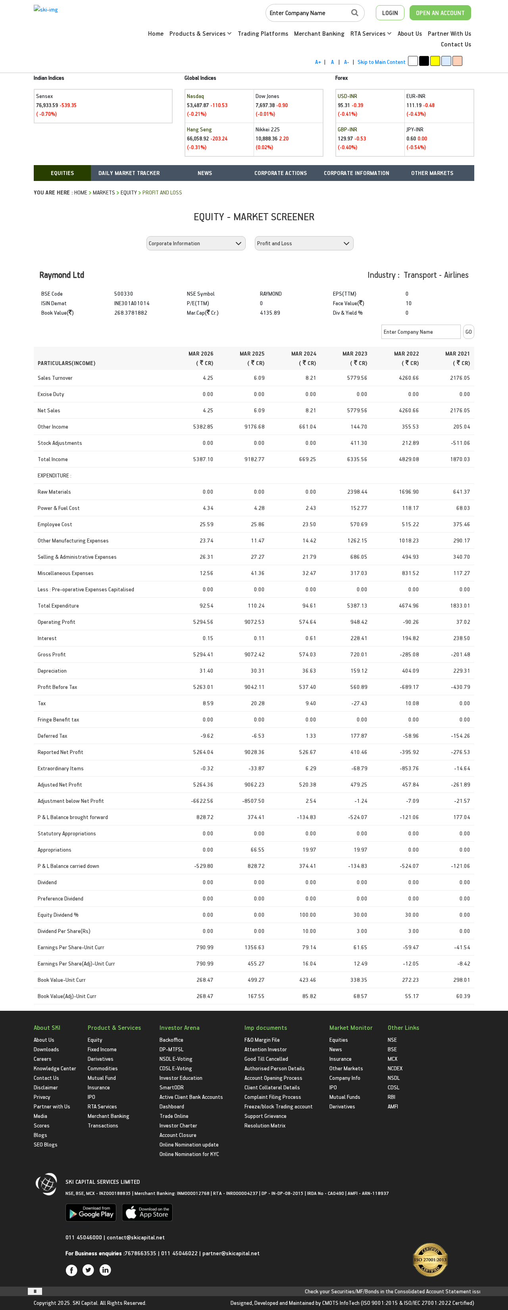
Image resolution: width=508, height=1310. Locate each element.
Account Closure (178, 1135)
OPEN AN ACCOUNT (440, 13)
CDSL (393, 1087)
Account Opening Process (273, 1077)
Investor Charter (178, 1125)
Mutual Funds (344, 1096)
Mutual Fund (102, 1077)
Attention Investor (265, 1049)
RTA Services (368, 33)
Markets (104, 192)
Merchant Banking (319, 33)
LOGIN (390, 13)
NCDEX (395, 1068)
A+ (318, 61)
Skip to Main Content (382, 61)
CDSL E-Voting (176, 1068)
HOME (80, 192)
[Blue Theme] (446, 61)
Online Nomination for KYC (189, 1154)
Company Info (344, 1077)
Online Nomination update (189, 1144)
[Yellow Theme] (435, 61)
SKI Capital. (86, 1302)
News (335, 1049)
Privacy (42, 1096)
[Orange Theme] (457, 61)
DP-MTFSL (171, 1049)
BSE (392, 1049)
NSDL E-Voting (176, 1058)
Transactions (103, 1125)
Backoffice (171, 1039)
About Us (410, 33)
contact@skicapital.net (136, 1237)
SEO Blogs (46, 1144)
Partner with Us (52, 1106)
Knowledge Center (55, 1068)
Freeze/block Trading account (278, 1106)
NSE (392, 1039)
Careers (43, 1058)
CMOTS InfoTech (341, 1302)
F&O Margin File (262, 1039)
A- (346, 61)
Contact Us (456, 44)
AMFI (393, 1106)
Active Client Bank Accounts (191, 1096)
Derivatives (101, 1058)
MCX (392, 1058)
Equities (338, 1039)
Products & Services (198, 33)
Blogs (40, 1135)
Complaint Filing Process (272, 1096)
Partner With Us (449, 33)
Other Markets (346, 1068)
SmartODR (172, 1087)
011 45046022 (180, 1253)
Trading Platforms (263, 33)
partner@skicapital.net (231, 1253)
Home (156, 33)
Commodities (103, 1068)
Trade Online (174, 1116)
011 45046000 (84, 1237)
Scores (42, 1125)
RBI (391, 1096)
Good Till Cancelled (266, 1058)
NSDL (394, 1077)
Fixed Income (102, 1049)
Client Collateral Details (272, 1087)
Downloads (46, 1049)
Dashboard (172, 1106)
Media (40, 1116)
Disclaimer (46, 1087)
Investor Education (181, 1077)
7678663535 (140, 1253)
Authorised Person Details (274, 1068)
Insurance (99, 1087)
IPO (91, 1096)
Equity (129, 192)
